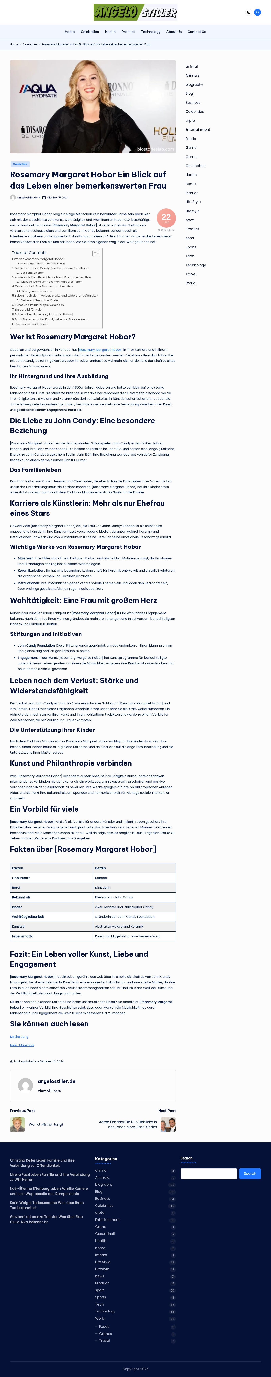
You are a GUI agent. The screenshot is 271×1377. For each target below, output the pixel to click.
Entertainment (198, 129)
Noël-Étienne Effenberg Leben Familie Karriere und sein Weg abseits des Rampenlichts (49, 1191)
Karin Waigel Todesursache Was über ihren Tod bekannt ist (47, 1205)
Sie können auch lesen (32, 324)
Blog (189, 93)
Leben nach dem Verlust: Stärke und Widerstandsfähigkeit (56, 296)
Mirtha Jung (19, 1036)
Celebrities (30, 44)
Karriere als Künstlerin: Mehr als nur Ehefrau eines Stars (53, 277)
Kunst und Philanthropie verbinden (39, 305)
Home (14, 44)
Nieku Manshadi (22, 1045)
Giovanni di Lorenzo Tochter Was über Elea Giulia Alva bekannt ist (46, 1219)
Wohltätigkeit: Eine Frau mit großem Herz (44, 286)
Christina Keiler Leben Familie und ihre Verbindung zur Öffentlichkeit (42, 1163)
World (191, 283)
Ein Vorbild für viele (28, 310)
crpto (190, 120)
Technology (196, 265)
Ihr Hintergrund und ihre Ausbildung (42, 263)
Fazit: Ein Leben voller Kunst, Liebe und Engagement (51, 319)
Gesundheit (196, 165)
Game (191, 147)
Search (187, 1158)
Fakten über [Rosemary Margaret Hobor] (44, 314)
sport (190, 238)
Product (192, 229)
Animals (192, 75)
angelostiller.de (57, 1081)
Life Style (193, 201)
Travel (191, 274)
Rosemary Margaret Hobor (100, 349)
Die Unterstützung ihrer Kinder (40, 300)
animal (192, 66)
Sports (191, 247)
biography (194, 84)
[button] (49, 1091)
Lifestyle (193, 211)
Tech (190, 256)
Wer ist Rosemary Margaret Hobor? (39, 259)
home (191, 183)
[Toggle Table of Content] (93, 253)
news (190, 220)
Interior (192, 193)
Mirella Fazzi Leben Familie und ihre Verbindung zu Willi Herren (50, 1177)
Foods (191, 138)
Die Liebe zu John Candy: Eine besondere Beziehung (51, 268)
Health (191, 174)
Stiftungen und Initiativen (36, 291)
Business (193, 102)
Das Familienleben (32, 273)
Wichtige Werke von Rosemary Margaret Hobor (51, 282)
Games (192, 156)
